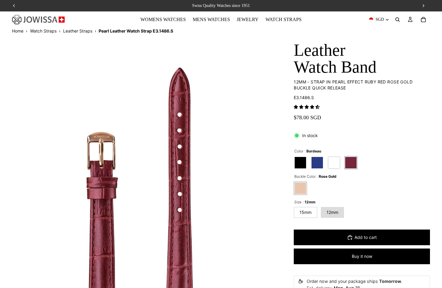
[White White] (334, 162)
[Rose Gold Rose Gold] (300, 188)
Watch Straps (43, 30)
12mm (332, 212)
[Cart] (423, 19)
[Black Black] (300, 162)
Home (17, 30)
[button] (307, 106)
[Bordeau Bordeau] (351, 162)
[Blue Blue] (317, 162)
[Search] (397, 19)
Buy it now (362, 256)
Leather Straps (77, 30)
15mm (305, 212)
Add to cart (366, 237)
